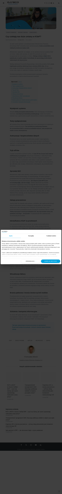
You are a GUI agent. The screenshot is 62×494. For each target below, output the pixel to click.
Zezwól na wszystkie (50, 261)
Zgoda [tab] (10, 235)
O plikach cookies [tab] (51, 235)
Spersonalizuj (30, 261)
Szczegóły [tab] (31, 235)
